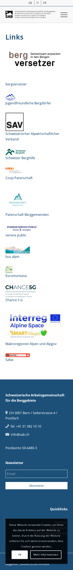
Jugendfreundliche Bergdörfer (28, 103)
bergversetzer (16, 84)
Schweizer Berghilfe (20, 158)
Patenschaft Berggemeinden (27, 214)
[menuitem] (30, 2)
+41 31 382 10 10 (28, 426)
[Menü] (62, 14)
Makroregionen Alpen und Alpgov (31, 344)
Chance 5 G (14, 300)
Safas (9, 359)
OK (19, 554)
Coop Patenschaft (19, 178)
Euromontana (16, 275)
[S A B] (30, 14)
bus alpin (12, 256)
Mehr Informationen (45, 554)
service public (15, 235)
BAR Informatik (41, 564)
